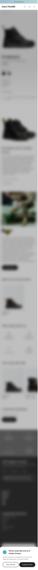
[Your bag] (29, 7)
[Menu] (34, 7)
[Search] (25, 7)
